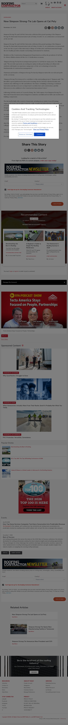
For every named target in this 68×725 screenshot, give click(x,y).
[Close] (56, 106)
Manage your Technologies (25, 134)
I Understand (39, 134)
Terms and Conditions (30, 123)
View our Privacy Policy (41, 129)
